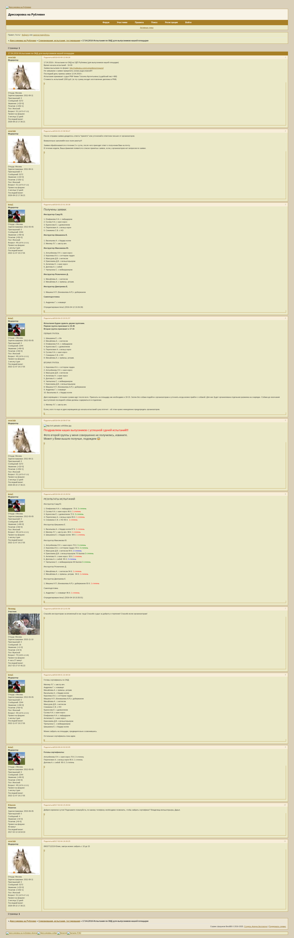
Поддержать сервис (277, 926)
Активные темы (146, 28)
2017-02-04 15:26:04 (61, 805)
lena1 (10, 204)
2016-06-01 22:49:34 (61, 675)
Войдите (25, 35)
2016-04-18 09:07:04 (61, 420)
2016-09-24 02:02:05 (61, 747)
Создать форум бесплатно (255, 926)
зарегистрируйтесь (41, 35)
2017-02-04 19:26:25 (61, 841)
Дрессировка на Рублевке (23, 40)
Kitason (11, 805)
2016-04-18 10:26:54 (61, 494)
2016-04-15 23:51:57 (61, 318)
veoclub (12, 57)
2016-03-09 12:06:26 (61, 57)
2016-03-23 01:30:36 (61, 205)
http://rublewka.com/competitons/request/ (87, 68)
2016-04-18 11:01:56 (61, 609)
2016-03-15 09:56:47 (61, 131)
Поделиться (48, 57)
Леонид (11, 609)
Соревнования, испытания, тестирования (59, 40)
